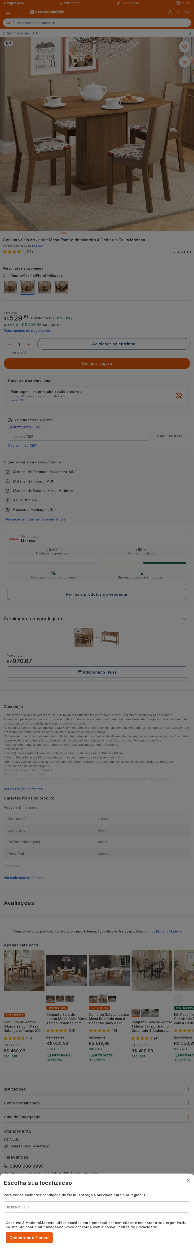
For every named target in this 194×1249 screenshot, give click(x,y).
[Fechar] (188, 1180)
